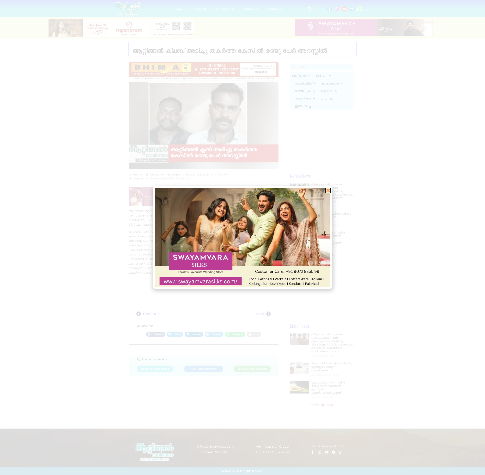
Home (178, 8)
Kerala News (300, 176)
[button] (310, 9)
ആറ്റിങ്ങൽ (152, 178)
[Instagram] (319, 452)
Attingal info (224, 8)
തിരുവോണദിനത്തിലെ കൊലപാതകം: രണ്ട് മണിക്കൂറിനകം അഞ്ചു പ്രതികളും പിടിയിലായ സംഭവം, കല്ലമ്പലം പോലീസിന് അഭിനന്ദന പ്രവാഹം (332, 192)
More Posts (299, 326)
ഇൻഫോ (301, 106)
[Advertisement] (203, 292)
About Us (249, 8)
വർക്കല (321, 76)
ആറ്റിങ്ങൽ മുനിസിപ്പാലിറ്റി (174, 178)
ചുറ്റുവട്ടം (327, 98)
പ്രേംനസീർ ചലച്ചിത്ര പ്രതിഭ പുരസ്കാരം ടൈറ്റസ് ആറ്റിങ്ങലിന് (331, 217)
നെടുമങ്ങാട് (330, 83)
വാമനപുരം (303, 91)
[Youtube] (326, 452)
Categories (198, 8)
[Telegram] (333, 452)
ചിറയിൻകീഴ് (303, 83)
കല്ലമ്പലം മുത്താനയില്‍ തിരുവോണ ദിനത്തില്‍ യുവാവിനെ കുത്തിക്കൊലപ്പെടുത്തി (328, 237)
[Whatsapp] (340, 452)
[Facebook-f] (312, 452)
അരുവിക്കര (303, 98)
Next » (330, 255)
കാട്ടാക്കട (326, 91)
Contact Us (275, 8)
